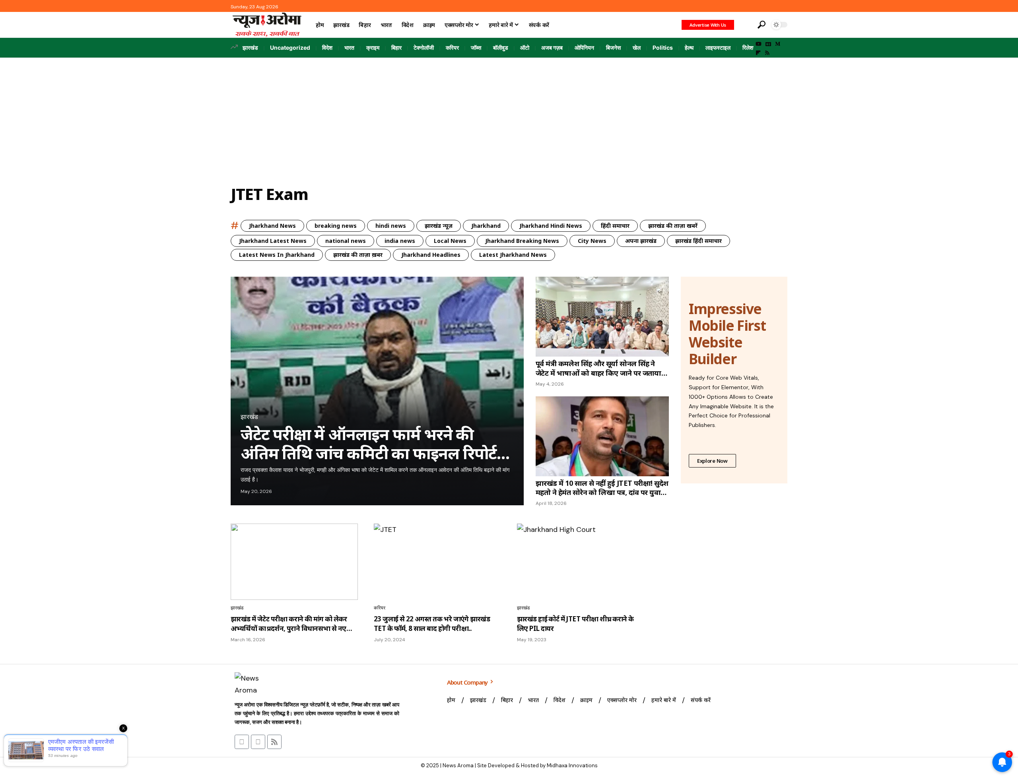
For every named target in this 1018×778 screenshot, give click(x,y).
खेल (637, 47)
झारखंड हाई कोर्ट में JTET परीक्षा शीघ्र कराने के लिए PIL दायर (575, 623)
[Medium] (777, 44)
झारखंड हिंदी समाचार (698, 240)
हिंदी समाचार (615, 225)
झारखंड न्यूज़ (439, 225)
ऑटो (524, 47)
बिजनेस (613, 47)
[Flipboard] (758, 53)
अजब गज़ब (552, 47)
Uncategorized (290, 47)
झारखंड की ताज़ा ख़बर (358, 254)
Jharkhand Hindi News (550, 225)
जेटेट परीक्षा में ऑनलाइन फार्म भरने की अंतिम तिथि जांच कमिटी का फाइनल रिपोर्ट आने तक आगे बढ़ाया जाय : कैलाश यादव (369, 444)
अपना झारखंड (641, 240)
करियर (452, 47)
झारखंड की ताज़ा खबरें (672, 225)
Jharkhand (486, 225)
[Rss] (767, 53)
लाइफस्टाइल (717, 47)
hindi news (390, 225)
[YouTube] (759, 44)
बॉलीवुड (500, 47)
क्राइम (372, 47)
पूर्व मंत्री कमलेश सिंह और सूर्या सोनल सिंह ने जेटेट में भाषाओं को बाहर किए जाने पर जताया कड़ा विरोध (598, 368)
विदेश (327, 47)
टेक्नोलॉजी (424, 47)
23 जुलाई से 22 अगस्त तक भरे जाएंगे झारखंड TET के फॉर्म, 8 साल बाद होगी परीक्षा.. (432, 623)
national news (345, 240)
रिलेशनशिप (753, 47)
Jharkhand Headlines (430, 254)
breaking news (336, 225)
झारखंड (250, 47)
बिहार (396, 47)
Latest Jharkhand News (513, 254)
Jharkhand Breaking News (522, 240)
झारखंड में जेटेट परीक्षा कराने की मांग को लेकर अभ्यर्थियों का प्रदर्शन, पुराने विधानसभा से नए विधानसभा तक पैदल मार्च (289, 623)
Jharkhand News (272, 225)
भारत (349, 47)
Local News (450, 240)
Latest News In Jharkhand (277, 254)
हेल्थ (689, 47)
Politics (663, 47)
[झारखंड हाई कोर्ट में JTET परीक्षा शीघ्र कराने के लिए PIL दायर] (580, 562)
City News (592, 240)
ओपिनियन (584, 47)
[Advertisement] (509, 117)
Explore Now (712, 460)
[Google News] (768, 44)
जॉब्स (476, 47)
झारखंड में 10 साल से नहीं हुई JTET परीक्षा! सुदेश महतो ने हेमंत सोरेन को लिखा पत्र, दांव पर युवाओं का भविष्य (602, 488)
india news (400, 240)
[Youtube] (242, 742)
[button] (745, 24)
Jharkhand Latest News (273, 240)
